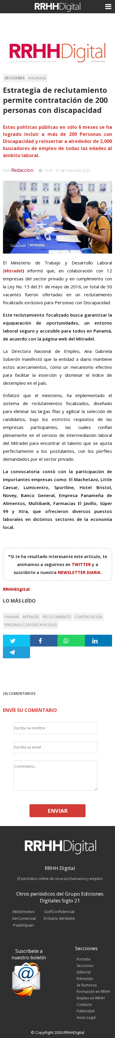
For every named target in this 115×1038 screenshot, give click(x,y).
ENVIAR (57, 810)
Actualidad (37, 77)
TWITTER (82, 564)
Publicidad (85, 1011)
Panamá (11, 616)
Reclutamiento (57, 616)
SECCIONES (14, 77)
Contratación (88, 616)
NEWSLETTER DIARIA (79, 572)
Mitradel (13, 271)
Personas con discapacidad (30, 624)
